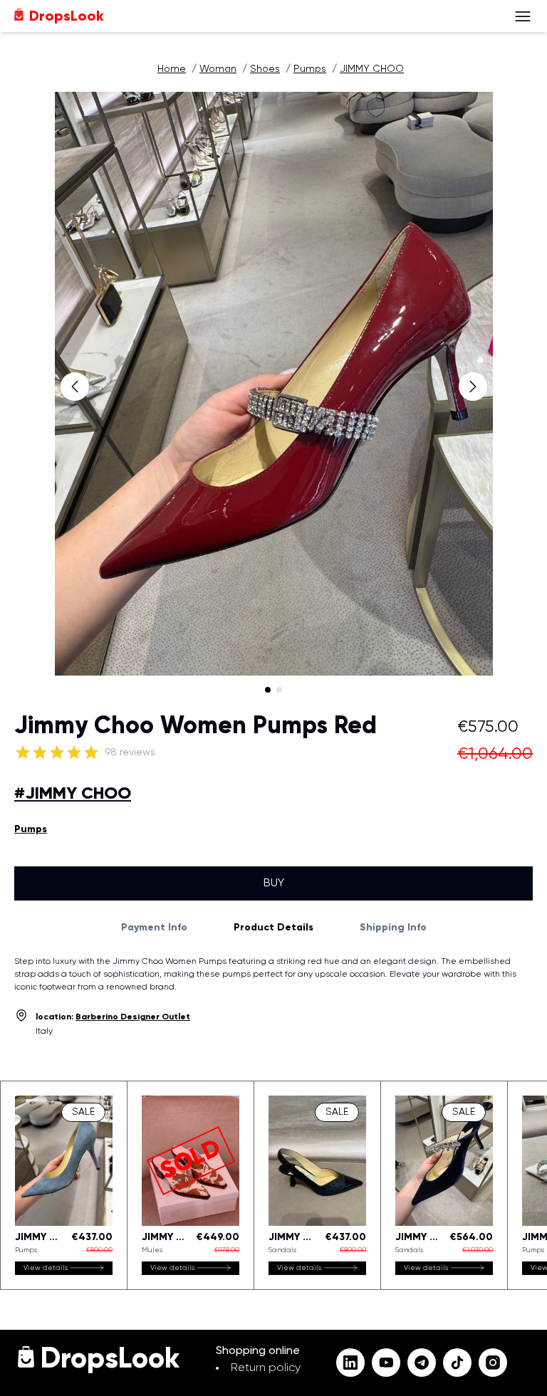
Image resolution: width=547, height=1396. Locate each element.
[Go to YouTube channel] (386, 1362)
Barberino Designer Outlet (132, 1017)
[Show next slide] (473, 386)
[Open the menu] (523, 16)
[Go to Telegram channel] (421, 1362)
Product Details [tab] (273, 928)
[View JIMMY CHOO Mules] (190, 1185)
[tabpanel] (273, 974)
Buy (274, 883)
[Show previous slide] (75, 386)
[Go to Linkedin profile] (350, 1362)
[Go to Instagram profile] (493, 1362)
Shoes (265, 69)
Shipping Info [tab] (393, 928)
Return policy (266, 1368)
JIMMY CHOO (372, 69)
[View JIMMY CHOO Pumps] (64, 1185)
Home (171, 69)
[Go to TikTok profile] (457, 1362)
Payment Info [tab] (154, 928)
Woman (217, 69)
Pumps (309, 69)
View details (46, 1267)
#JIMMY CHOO (72, 793)
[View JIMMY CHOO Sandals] (317, 1185)
